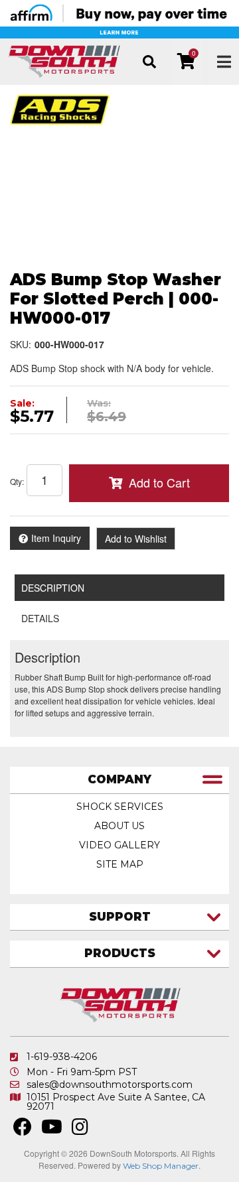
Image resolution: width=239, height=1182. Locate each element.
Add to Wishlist (136, 538)
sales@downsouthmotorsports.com (110, 1084)
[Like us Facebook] (22, 1130)
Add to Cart (159, 482)
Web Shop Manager (161, 1166)
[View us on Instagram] (80, 1130)
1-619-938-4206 (62, 1057)
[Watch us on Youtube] (51, 1130)
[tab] (119, 780)
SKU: (20, 344)
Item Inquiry (56, 538)
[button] (149, 62)
